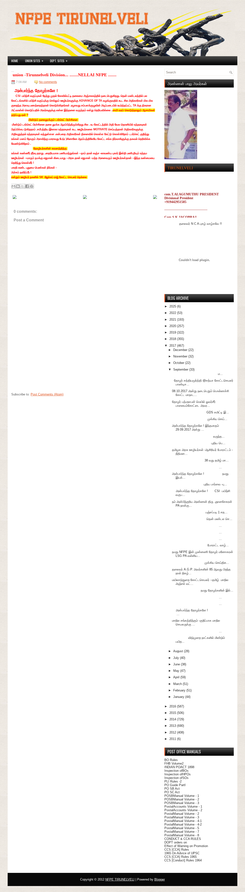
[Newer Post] (15, 198)
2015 (173, 713)
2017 (173, 345)
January (179, 697)
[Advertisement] (47, 360)
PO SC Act (172, 792)
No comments (48, 82)
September (181, 369)
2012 (173, 732)
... (197, 467)
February (179, 690)
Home (14, 60)
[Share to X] (22, 186)
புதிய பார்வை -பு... (199, 484)
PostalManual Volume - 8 (181, 835)
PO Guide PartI (175, 785)
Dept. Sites (58, 60)
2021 (173, 319)
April (176, 677)
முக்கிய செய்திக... (200, 562)
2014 (173, 719)
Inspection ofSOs (176, 778)
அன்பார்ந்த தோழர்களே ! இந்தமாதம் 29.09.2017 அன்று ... (195, 427)
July (176, 658)
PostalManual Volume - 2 (181, 813)
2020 (173, 326)
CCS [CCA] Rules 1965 (180, 857)
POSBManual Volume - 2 (181, 799)
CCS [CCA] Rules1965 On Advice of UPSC (182, 851)
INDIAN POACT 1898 (179, 767)
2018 (173, 339)
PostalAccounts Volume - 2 (183, 810)
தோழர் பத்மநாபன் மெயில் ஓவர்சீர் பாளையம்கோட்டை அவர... (194, 403)
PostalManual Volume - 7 (181, 831)
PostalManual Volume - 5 (181, 828)
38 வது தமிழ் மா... (200, 460)
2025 (173, 306)
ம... (197, 374)
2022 (173, 313)
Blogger (159, 879)
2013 (173, 726)
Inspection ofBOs (176, 770)
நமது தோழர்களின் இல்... (202, 590)
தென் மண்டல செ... (202, 519)
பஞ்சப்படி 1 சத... (200, 512)
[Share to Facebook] (27, 186)
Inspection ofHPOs (177, 774)
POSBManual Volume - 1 (181, 796)
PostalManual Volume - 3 (181, 817)
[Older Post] (155, 198)
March (178, 684)
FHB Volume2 (174, 763)
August (178, 651)
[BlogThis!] (18, 186)
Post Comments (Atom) (47, 394)
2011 (173, 739)
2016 (173, 706)
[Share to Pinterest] (31, 186)
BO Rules (171, 760)
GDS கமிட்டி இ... (200, 412)
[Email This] (13, 186)
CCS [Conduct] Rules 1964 (183, 860)
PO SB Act (172, 788)
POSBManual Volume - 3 (181, 803)
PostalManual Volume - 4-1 (183, 821)
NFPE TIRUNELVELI (119, 879)
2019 (173, 332)
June (177, 664)
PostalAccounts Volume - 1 (183, 806)
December (180, 350)
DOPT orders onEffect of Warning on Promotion (186, 844)
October (179, 363)
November (180, 356)
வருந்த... (198, 436)
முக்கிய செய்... (199, 419)
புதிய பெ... (198, 443)
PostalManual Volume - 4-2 (183, 824)
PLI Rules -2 (173, 781)
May (176, 671)
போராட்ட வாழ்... (200, 545)
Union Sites (34, 60)
